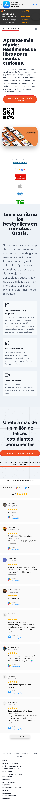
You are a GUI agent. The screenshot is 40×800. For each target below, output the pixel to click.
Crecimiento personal (12, 774)
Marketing (7, 779)
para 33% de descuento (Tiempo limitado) (25, 16)
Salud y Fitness (9, 796)
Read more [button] (12, 543)
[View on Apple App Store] (5, 615)
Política (6, 790)
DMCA (4, 760)
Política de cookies (10, 763)
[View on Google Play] (5, 505)
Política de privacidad (12, 766)
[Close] (1, 4)
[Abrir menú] (36, 29)
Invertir (6, 798)
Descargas (7, 771)
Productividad (8, 782)
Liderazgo (6, 793)
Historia (6, 785)
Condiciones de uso (10, 769)
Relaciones (7, 777)
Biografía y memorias (11, 787)
